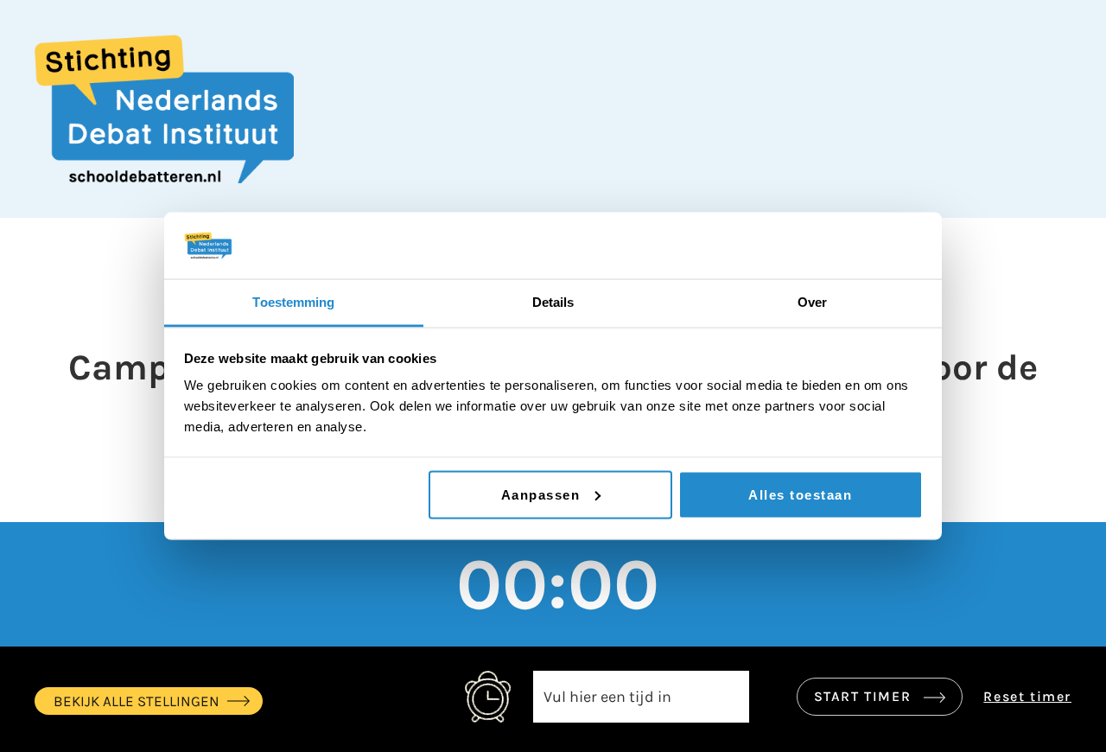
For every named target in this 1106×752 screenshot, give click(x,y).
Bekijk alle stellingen (136, 701)
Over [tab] (812, 301)
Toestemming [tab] (293, 301)
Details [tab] (553, 301)
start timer (865, 696)
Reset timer (1027, 696)
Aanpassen (541, 494)
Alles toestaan (800, 494)
